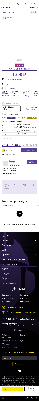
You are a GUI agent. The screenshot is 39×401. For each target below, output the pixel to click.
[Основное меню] (2, 398)
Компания (6, 295)
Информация (8, 298)
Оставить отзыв (29, 150)
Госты (23, 335)
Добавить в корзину (12, 389)
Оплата (5, 344)
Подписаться (19, 364)
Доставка (24, 298)
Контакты (24, 301)
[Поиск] (27, 398)
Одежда (5, 235)
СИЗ (4, 250)
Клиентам (24, 295)
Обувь (5, 240)
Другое (5, 254)
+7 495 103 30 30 (9, 319)
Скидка (5, 273)
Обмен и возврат (10, 340)
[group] (19, 38)
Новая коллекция (10, 264)
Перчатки (6, 245)
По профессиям (9, 283)
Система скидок (9, 347)
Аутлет (5, 268)
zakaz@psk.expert (28, 319)
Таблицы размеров (6, 336)
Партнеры (6, 301)
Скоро (5, 278)
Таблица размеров (34, 108)
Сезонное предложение (13, 259)
